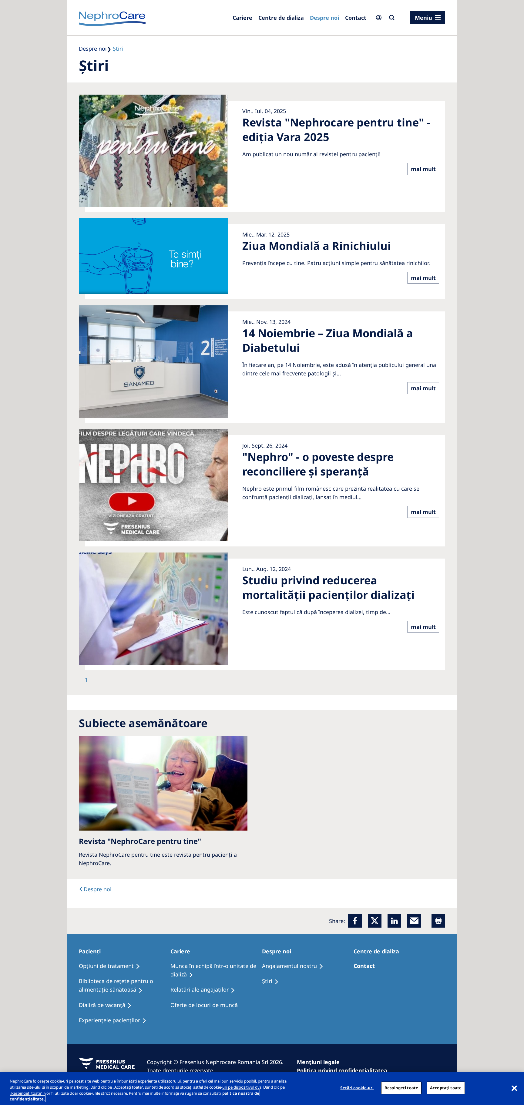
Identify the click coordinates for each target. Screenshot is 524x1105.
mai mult (423, 169)
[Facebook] (355, 921)
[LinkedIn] (394, 921)
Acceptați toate (446, 1087)
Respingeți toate (401, 1087)
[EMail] (414, 921)
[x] (374, 921)
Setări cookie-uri (357, 1087)
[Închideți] (514, 1087)
